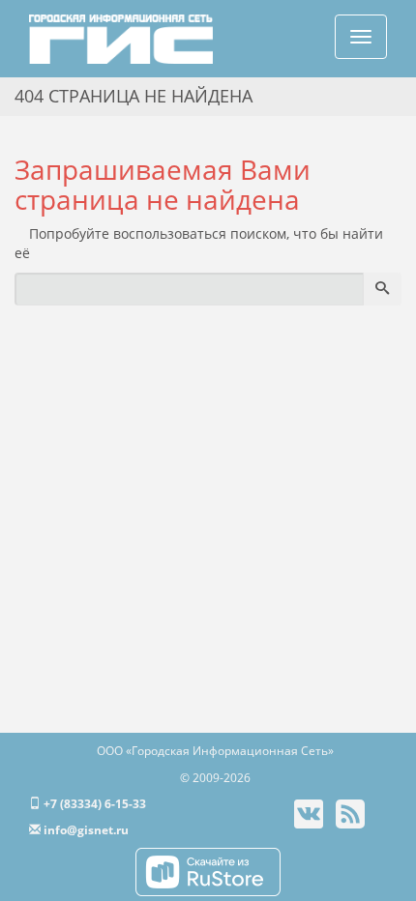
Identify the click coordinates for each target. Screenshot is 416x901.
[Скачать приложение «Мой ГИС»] (208, 870)
